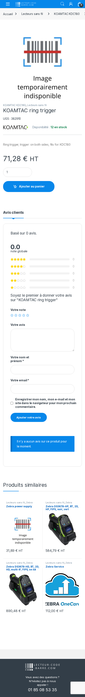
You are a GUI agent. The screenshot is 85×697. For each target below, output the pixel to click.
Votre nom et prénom (20, 359)
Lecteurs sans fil (32, 14)
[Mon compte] (71, 3)
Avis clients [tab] (13, 213)
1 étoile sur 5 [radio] (12, 315)
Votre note (18, 310)
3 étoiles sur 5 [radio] (19, 315)
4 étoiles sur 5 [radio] (23, 315)
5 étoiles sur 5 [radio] (27, 315)
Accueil (8, 14)
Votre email (20, 380)
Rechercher (62, 4)
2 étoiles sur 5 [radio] (15, 315)
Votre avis (18, 324)
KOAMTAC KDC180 (66, 14)
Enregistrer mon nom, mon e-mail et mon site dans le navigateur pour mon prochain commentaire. (45, 402)
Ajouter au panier (32, 186)
